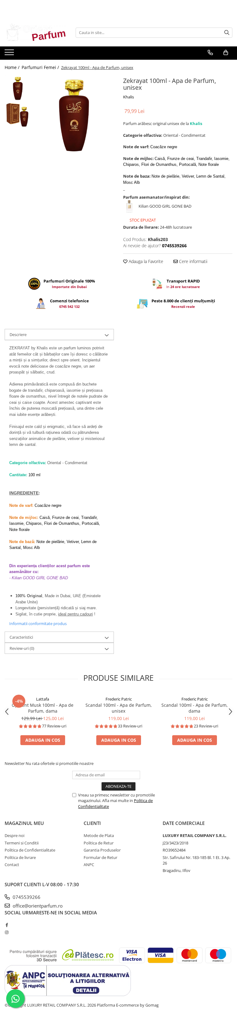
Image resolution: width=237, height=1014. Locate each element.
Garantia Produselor (102, 850)
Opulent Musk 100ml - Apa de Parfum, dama (42, 708)
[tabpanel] (74, 115)
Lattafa (42, 699)
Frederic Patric (119, 699)
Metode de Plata (99, 835)
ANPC (89, 864)
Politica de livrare (20, 857)
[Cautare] (226, 33)
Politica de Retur (99, 843)
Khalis (128, 97)
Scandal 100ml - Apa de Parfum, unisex (118, 708)
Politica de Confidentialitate (30, 850)
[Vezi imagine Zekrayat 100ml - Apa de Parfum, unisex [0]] (18, 88)
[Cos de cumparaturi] (225, 52)
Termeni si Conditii (22, 843)
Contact (12, 864)
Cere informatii (192, 261)
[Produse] (10, 54)
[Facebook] (7, 925)
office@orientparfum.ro (37, 906)
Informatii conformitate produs (38, 623)
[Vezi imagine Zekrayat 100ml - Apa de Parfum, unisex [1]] (18, 114)
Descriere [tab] (18, 334)
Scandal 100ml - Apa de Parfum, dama (194, 708)
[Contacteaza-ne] (210, 52)
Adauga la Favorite (145, 261)
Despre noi (14, 835)
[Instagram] (7, 932)
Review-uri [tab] (22, 648)
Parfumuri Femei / (41, 67)
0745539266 (25, 897)
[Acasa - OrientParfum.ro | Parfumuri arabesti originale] (35, 32)
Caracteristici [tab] (21, 637)
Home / (13, 67)
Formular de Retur (100, 857)
